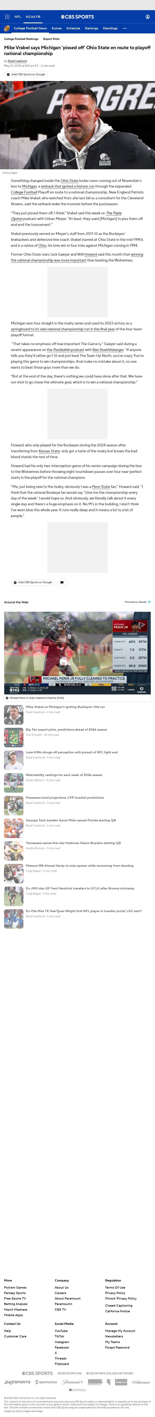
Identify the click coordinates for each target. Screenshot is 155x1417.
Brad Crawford (17, 61)
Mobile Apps (13, 1315)
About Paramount (68, 1299)
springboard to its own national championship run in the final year (63, 329)
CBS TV (60, 1310)
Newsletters (114, 1336)
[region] (77, 653)
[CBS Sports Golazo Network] (109, 1373)
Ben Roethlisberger (108, 350)
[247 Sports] (17, 1381)
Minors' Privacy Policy (121, 1299)
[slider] (77, 682)
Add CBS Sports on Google (28, 74)
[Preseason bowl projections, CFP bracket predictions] (13, 805)
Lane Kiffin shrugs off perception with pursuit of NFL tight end (72, 752)
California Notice (117, 1311)
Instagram (62, 1342)
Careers (60, 1293)
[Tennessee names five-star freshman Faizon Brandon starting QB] (13, 851)
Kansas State (49, 451)
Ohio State (69, 180)
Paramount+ (63, 1304)
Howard (90, 254)
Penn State (101, 486)
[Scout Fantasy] (141, 1382)
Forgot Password (117, 1348)
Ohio (42, 245)
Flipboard (62, 1364)
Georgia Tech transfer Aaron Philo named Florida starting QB (71, 820)
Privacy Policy (115, 1293)
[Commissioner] (99, 1381)
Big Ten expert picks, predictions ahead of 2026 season (66, 730)
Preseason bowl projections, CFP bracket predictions (65, 798)
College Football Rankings (21, 39)
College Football (24, 192)
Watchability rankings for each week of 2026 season (64, 775)
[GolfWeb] (77, 1390)
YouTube (61, 1331)
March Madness (15, 1310)
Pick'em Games (15, 1288)
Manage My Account (120, 1331)
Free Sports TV (15, 1299)
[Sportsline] (46, 1382)
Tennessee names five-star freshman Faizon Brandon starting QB (73, 843)
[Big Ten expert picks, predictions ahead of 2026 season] (13, 737)
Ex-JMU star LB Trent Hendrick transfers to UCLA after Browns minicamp (80, 888)
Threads (60, 1358)
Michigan (29, 186)
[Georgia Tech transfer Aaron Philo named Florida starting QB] (13, 828)
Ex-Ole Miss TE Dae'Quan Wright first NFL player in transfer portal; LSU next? (84, 911)
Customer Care (15, 1336)
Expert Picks (51, 39)
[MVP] (121, 1381)
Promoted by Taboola (136, 602)
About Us (61, 1288)
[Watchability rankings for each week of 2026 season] (13, 783)
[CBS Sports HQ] (70, 1373)
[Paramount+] (72, 1381)
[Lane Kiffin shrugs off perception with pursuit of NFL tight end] (13, 760)
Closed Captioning (118, 1306)
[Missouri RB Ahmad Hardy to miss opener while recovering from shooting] (13, 873)
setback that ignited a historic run (67, 186)
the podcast (65, 350)
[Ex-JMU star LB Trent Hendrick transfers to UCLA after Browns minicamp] (13, 896)
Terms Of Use (115, 1288)
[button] (7, 16)
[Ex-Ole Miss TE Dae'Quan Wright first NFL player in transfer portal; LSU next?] (13, 919)
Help (7, 1331)
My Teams (112, 1342)
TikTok (59, 1336)
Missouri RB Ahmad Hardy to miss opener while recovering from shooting (80, 866)
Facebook (62, 1348)
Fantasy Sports (15, 1293)
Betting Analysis (15, 1304)
